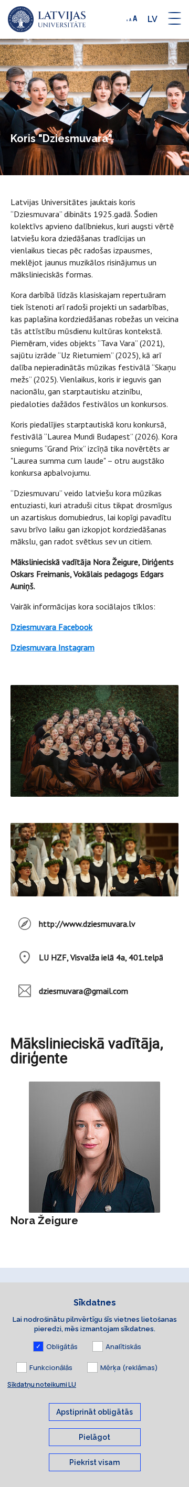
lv (153, 19)
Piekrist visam (94, 1462)
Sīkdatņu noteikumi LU (41, 1384)
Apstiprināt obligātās (94, 1412)
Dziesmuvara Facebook (51, 627)
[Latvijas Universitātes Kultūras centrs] (47, 19)
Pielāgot (94, 1437)
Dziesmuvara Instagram (52, 647)
